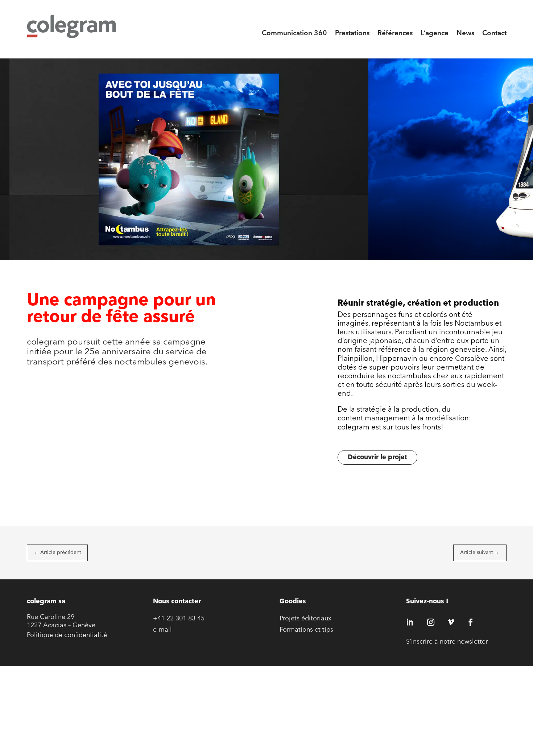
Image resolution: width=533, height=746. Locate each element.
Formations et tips (306, 630)
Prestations (352, 33)
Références (395, 33)
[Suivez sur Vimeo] (451, 622)
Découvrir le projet (377, 457)
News (465, 33)
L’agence (435, 33)
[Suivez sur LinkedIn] (409, 622)
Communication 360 (294, 33)
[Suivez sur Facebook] (470, 622)
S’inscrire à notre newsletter (447, 642)
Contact (494, 33)
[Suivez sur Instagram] (430, 622)
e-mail (162, 630)
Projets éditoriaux (305, 619)
